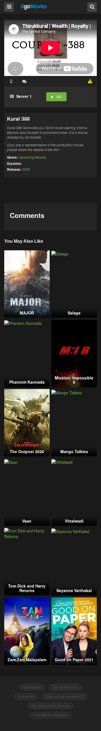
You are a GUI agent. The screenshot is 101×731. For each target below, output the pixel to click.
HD (58, 96)
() (24, 81)
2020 (26, 169)
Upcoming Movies (32, 157)
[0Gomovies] (34, 6)
